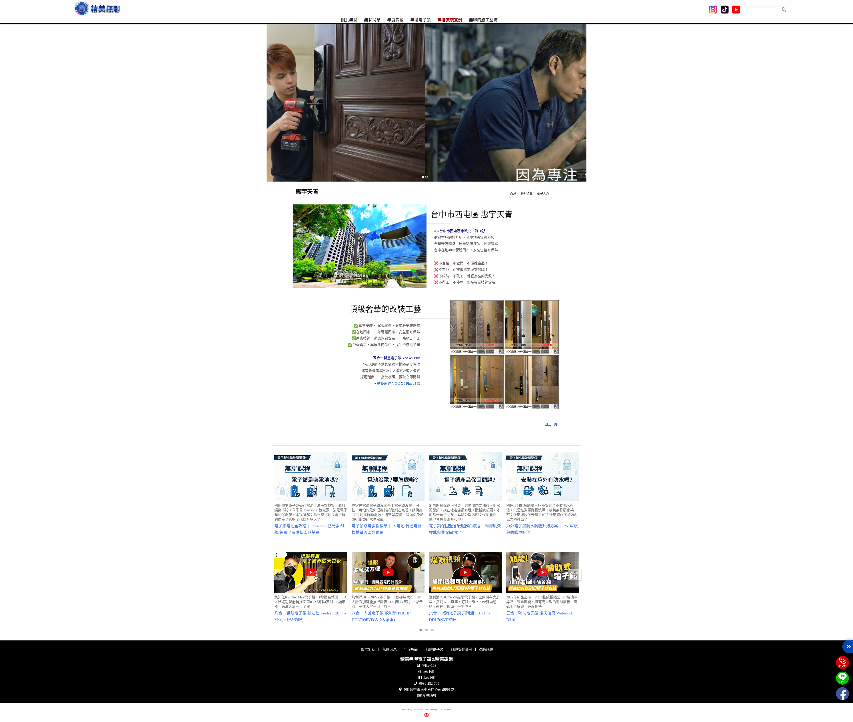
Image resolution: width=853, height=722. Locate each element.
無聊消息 (372, 20)
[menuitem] (349, 20)
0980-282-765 (429, 683)
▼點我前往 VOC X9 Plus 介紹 (396, 383)
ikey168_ (429, 671)
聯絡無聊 (486, 649)
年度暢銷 (395, 20)
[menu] (419, 20)
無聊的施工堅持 (483, 20)
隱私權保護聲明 (426, 695)
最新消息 (526, 193)
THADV (447, 709)
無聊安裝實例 (450, 20)
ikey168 (429, 677)
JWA (415, 709)
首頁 (513, 193)
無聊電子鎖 (420, 20)
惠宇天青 (543, 193)
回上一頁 (551, 424)
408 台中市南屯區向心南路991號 (428, 689)
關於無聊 (349, 20)
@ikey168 (429, 665)
